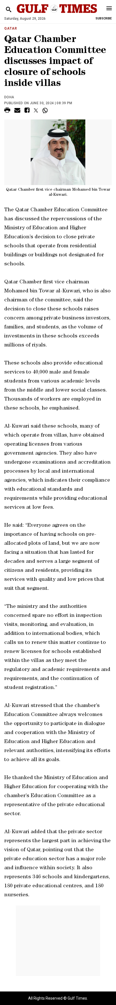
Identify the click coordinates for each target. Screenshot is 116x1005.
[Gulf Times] (57, 14)
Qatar (10, 28)
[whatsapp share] (45, 110)
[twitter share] (35, 110)
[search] (8, 9)
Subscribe (103, 18)
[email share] (17, 111)
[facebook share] (27, 111)
